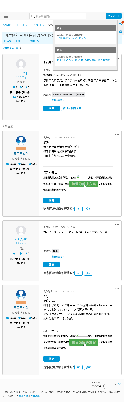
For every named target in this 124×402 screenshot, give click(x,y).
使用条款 (23, 396)
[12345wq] (21, 64)
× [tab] (114, 23)
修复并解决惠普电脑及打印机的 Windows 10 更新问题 (83, 59)
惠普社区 (6, 24)
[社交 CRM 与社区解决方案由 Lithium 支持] (98, 385)
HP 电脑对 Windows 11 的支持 (71, 38)
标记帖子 (21, 101)
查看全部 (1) (58, 100)
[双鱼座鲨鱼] (21, 140)
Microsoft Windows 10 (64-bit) (68, 94)
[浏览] (5, 16)
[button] (117, 135)
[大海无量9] (21, 230)
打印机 (20, 24)
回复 (51, 108)
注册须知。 (36, 396)
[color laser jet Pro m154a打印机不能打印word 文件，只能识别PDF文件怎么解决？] (20, 48)
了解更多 (34, 41)
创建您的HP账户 (13, 41)
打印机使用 (35, 24)
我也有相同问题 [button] (72, 108)
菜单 (55, 250)
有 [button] (78, 209)
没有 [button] (88, 209)
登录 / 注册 (113, 15)
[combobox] (57, 16)
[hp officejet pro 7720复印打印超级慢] (24, 48)
